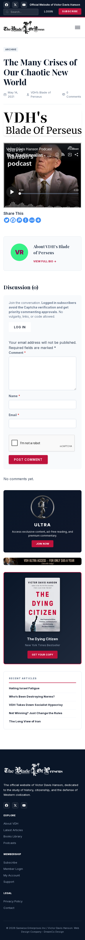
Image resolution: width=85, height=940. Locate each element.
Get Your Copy (42, 654)
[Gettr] (25, 220)
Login (48, 11)
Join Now (42, 543)
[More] (38, 220)
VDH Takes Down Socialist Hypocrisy (36, 704)
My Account (11, 875)
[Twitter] (6, 220)
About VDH (10, 823)
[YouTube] (24, 5)
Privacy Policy (12, 901)
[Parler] (19, 220)
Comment (17, 352)
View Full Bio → (44, 261)
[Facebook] (6, 5)
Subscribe (70, 11)
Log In (20, 327)
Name (14, 396)
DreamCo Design (54, 931)
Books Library (12, 836)
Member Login (13, 869)
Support (8, 881)
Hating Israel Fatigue (24, 688)
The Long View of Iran (25, 721)
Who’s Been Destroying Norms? (32, 696)
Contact (8, 908)
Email (14, 415)
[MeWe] (32, 220)
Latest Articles (13, 830)
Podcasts (9, 843)
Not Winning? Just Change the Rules (35, 713)
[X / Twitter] (15, 5)
